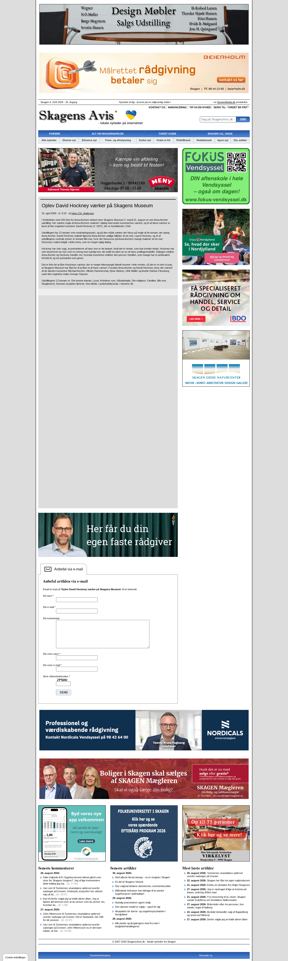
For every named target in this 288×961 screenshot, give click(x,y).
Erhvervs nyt (89, 140)
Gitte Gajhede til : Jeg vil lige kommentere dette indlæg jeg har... (72, 880)
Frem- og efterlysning (118, 140)
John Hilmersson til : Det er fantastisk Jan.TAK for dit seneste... (73, 916)
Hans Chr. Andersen (82, 213)
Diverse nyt (69, 140)
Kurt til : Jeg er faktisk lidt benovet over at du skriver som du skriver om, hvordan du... (74, 901)
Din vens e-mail (52, 665)
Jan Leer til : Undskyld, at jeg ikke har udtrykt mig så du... (72, 891)
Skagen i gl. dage (220, 133)
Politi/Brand (183, 140)
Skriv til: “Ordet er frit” (231, 107)
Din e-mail (49, 607)
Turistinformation (100, 955)
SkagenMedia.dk (226, 102)
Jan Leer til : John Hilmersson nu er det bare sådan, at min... (72, 927)
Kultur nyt (145, 140)
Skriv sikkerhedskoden (56, 676)
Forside (54, 133)
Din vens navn (51, 654)
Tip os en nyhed (200, 107)
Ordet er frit (163, 140)
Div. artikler (240, 140)
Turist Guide (167, 133)
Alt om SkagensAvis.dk (108, 133)
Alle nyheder (49, 140)
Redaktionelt (204, 140)
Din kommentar (51, 618)
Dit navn (48, 595)
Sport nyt (222, 140)
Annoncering (177, 107)
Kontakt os (157, 107)
